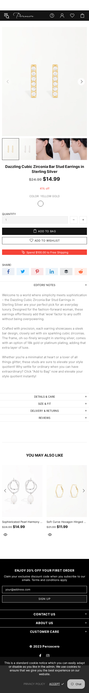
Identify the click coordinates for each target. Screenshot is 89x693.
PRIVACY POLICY (34, 684)
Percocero (23, 15)
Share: (7, 264)
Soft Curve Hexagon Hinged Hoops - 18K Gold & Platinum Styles (67, 521)
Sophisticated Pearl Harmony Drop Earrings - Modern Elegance (22, 521)
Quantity (9, 214)
